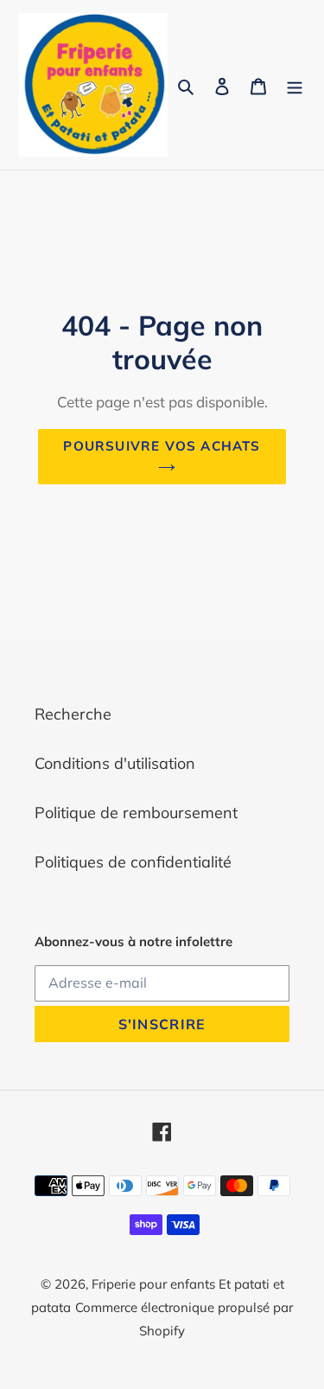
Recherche (73, 714)
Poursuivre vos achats (161, 446)
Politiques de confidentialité (133, 862)
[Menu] (294, 85)
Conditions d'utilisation (115, 763)
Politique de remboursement (136, 813)
